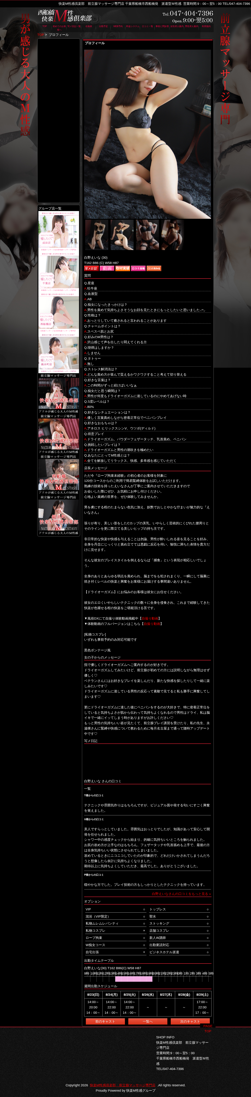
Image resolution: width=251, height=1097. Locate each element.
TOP (40, 35)
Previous (80, 149)
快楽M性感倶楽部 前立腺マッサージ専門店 (122, 1085)
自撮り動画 (150, 618)
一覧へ (148, 1021)
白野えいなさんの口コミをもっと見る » (181, 894)
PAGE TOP (207, 1026)
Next (215, 149)
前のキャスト (105, 1021)
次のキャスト (190, 1021)
